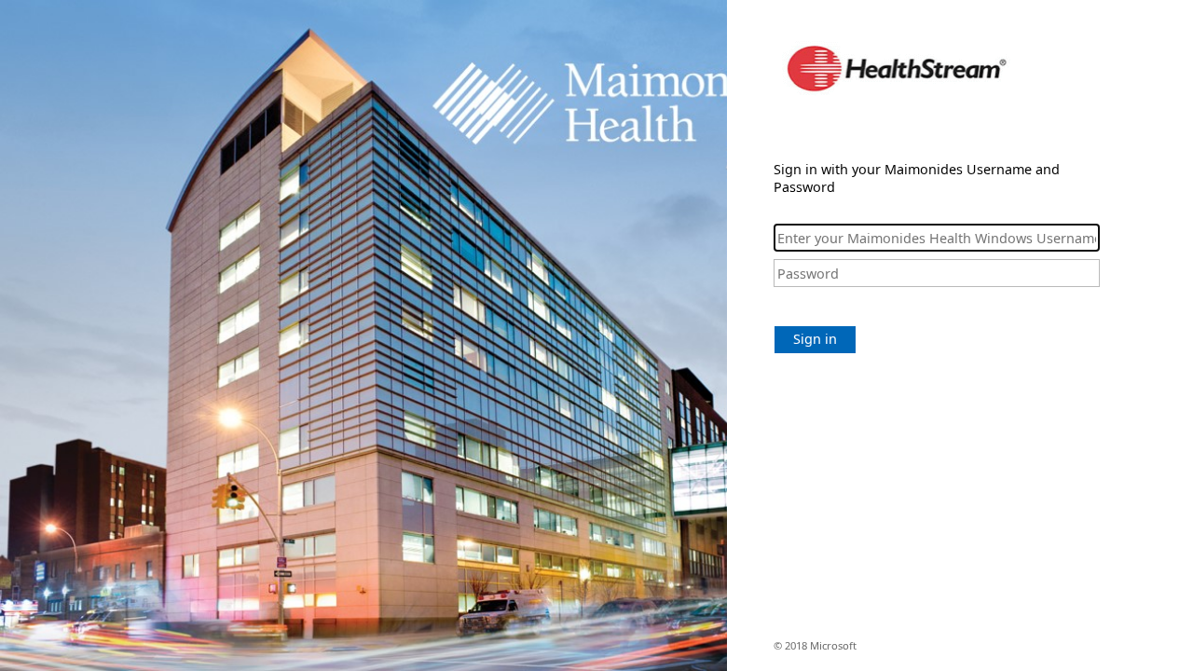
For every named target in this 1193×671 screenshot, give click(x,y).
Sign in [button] (815, 339)
